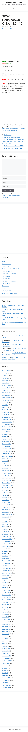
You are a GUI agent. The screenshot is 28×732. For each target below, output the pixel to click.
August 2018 (5, 604)
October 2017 (6, 629)
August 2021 (5, 517)
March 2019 (5, 587)
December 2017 (6, 624)
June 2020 (5, 551)
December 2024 (6, 419)
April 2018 (5, 614)
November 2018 (6, 597)
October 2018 (6, 600)
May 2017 (5, 641)
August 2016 (5, 663)
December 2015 (6, 682)
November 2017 (6, 626)
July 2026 (5, 373)
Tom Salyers (5, 357)
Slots (3, 288)
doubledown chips (7, 141)
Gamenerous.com (14, 2)
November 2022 (6, 480)
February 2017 (6, 648)
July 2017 (5, 636)
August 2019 (5, 575)
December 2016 (6, 653)
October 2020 (6, 541)
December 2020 (6, 536)
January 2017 (6, 651)
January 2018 (6, 622)
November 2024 (7, 422)
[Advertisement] (14, 44)
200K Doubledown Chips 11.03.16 (13, 146)
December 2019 (6, 565)
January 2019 (6, 592)
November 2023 (7, 451)
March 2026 (5, 383)
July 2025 (5, 402)
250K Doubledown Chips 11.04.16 (13, 148)
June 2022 (5, 492)
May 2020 (5, 553)
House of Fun (6, 278)
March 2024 (5, 441)
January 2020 (6, 563)
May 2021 (5, 524)
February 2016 (6, 678)
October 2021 (6, 512)
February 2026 (6, 385)
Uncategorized (6, 291)
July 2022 (5, 490)
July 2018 (5, 607)
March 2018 (5, 617)
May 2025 (5, 407)
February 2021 (6, 531)
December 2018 (6, 595)
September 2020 (7, 544)
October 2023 (6, 453)
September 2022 (7, 485)
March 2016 (5, 675)
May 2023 (5, 466)
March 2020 (5, 558)
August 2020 (6, 546)
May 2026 (5, 378)
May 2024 (5, 436)
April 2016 (5, 673)
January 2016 (6, 680)
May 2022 (5, 495)
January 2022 (6, 505)
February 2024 (6, 444)
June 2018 (5, 609)
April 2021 (5, 526)
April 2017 (5, 643)
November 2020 (7, 539)
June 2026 (5, 375)
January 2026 (6, 388)
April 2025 (5, 410)
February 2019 (6, 590)
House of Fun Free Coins (9, 281)
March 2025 (5, 412)
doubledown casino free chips (15, 139)
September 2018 (7, 602)
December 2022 (6, 478)
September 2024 (7, 427)
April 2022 (5, 497)
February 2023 (6, 473)
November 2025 (6, 392)
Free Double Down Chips (9, 273)
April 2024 (5, 439)
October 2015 (6, 687)
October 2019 (6, 570)
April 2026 (5, 380)
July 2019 (5, 578)
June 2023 (5, 463)
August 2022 (6, 488)
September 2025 (7, 397)
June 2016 (5, 668)
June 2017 (5, 639)
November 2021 (6, 509)
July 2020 (5, 548)
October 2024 (6, 424)
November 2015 (6, 685)
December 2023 (6, 449)
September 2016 (7, 660)
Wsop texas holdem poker (9, 293)
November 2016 (6, 656)
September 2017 (7, 631)
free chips (9, 143)
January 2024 (6, 446)
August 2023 (6, 458)
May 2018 (5, 612)
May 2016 (5, 670)
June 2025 (5, 405)
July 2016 (5, 665)
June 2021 (5, 522)
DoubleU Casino (6, 271)
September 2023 (7, 456)
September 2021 (7, 514)
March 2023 (5, 470)
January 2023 (6, 475)
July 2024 (5, 431)
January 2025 (6, 417)
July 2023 (5, 461)
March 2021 (5, 529)
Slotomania (5, 286)
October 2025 (6, 395)
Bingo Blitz (5, 261)
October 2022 (6, 483)
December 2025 (6, 390)
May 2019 (5, 583)
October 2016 (6, 658)
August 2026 (6, 371)
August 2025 (6, 400)
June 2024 (5, 434)
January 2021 (6, 534)
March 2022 (5, 500)
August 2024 (6, 429)
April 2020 (5, 556)
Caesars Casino (6, 264)
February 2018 (6, 619)
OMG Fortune (6, 283)
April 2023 (5, 468)
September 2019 (7, 573)
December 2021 (6, 507)
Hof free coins (6, 276)
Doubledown (7, 135)
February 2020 (6, 561)
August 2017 (5, 634)
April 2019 (5, 585)
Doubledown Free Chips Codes (11, 269)
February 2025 (6, 414)
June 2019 (5, 580)
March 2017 (5, 646)
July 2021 (5, 519)
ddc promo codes (9, 137)
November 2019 (6, 568)
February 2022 (6, 502)
